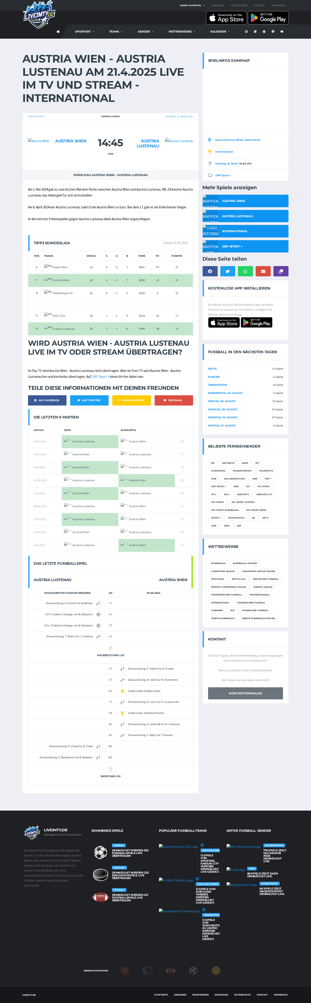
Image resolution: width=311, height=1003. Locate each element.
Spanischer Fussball (255, 610)
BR (212, 463)
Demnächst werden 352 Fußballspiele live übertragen (130, 853)
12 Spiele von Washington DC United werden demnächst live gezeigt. (212, 929)
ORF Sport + (100, 376)
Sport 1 (216, 518)
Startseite (161, 994)
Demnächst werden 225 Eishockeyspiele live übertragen (130, 875)
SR (253, 518)
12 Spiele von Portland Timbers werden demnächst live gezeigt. (205, 895)
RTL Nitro (264, 486)
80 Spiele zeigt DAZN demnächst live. (262, 875)
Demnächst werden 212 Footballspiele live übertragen (130, 897)
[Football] (170, 970)
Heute (212, 368)
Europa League (263, 587)
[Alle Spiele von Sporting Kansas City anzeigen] (178, 846)
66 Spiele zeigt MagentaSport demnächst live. (272, 891)
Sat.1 (227, 494)
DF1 (257, 463)
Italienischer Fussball (251, 602)
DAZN (245, 463)
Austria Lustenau (148, 144)
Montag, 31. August (222, 425)
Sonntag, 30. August (223, 417)
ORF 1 (268, 478)
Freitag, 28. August (222, 401)
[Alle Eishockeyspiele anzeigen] (101, 875)
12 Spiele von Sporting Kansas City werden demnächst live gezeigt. (210, 863)
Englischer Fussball (266, 579)
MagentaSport (242, 470)
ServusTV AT (264, 494)
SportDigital (236, 518)
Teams (114, 31)
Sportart (83, 31)
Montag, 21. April (226, 163)
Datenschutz (242, 994)
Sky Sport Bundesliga (225, 510)
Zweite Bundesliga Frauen (258, 618)
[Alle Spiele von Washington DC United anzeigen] (179, 911)
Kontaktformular (245, 693)
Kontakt (259, 5)
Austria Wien (71, 141)
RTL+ (214, 494)
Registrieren (239, 5)
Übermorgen (217, 384)
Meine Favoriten (190, 5)
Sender (144, 31)
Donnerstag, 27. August (225, 393)
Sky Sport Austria (243, 502)
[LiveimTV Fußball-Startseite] (58, 32)
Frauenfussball (260, 594)
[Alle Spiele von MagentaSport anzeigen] (242, 884)
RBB (236, 486)
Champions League (223, 571)
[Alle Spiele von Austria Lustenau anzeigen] (179, 132)
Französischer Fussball (226, 594)
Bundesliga (218, 563)
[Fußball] (193, 970)
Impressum (278, 5)
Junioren (217, 610)
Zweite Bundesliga (223, 618)
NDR (254, 478)
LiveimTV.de (29, 995)
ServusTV (243, 494)
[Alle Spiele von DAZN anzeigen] (236, 869)
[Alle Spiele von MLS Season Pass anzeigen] (244, 846)
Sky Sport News (256, 510)
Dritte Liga (238, 579)
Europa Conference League (228, 587)
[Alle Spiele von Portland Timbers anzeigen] (176, 880)
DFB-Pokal (217, 579)
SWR (214, 525)
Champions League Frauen (258, 571)
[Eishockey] (147, 970)
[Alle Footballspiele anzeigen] (101, 897)
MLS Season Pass (234, 478)
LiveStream (218, 470)
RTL (248, 486)
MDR (214, 478)
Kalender (218, 31)
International (36, 116)
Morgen (214, 376)
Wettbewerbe (180, 31)
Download (221, 994)
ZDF (239, 525)
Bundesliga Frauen (245, 563)
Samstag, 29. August (222, 409)
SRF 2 (266, 518)
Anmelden (218, 5)
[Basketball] (125, 970)
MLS (232, 610)
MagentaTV (266, 470)
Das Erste (228, 463)
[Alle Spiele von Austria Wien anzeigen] (38, 132)
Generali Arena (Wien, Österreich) (237, 139)
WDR (226, 525)
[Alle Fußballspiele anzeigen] (101, 853)
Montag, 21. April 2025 (179, 116)
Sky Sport (217, 502)
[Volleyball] (216, 970)
